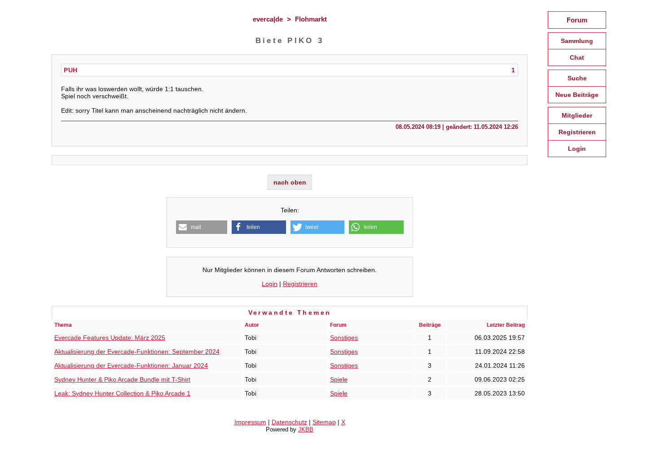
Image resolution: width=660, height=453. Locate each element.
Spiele (339, 379)
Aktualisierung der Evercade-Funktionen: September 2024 (137, 351)
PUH (71, 70)
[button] (202, 227)
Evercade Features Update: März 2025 (109, 337)
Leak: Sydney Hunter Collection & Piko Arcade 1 (122, 393)
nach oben (289, 182)
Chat (577, 57)
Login (269, 283)
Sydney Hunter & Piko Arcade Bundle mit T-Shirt (122, 379)
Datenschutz (289, 422)
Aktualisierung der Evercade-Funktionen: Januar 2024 (131, 365)
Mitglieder (577, 115)
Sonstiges (344, 337)
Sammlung (577, 40)
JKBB (305, 429)
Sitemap (324, 422)
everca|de (268, 19)
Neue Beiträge (576, 94)
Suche (577, 78)
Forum (577, 20)
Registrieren (300, 283)
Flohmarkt (311, 19)
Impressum (250, 422)
